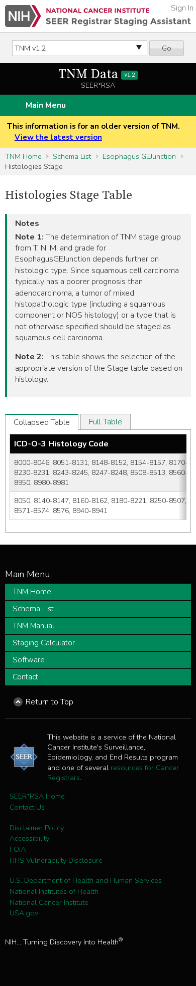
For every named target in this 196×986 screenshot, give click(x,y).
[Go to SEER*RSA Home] (98, 16)
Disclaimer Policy (37, 828)
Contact (25, 677)
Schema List (72, 156)
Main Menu (46, 105)
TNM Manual (33, 626)
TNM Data (96, 74)
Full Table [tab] (105, 421)
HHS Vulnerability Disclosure (56, 860)
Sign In (182, 8)
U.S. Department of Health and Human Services (86, 880)
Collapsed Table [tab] (42, 422)
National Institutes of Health (54, 891)
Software (29, 660)
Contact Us (27, 807)
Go (166, 48)
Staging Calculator (44, 643)
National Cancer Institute (49, 902)
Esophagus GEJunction (139, 156)
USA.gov (24, 913)
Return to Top (49, 701)
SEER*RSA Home (37, 796)
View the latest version (58, 137)
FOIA (18, 849)
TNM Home (23, 156)
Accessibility (29, 838)
